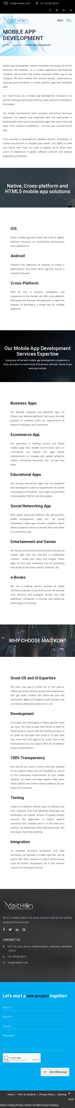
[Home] (15, 20)
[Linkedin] (17, 930)
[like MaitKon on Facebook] (50, 10)
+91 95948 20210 (17, 956)
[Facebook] (4, 930)
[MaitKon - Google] (63, 10)
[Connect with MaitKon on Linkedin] (71, 10)
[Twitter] (10, 930)
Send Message (58, 1071)
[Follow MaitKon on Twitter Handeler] (57, 10)
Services (17, 45)
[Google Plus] (23, 930)
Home (6, 45)
